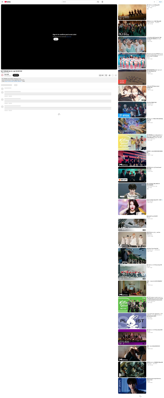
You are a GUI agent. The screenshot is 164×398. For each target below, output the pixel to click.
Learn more (69, 36)
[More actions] (116, 75)
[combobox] (79, 2)
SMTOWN (6, 74)
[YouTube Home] (7, 2)
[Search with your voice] (102, 2)
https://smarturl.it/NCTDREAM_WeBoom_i (13, 81)
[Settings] (154, 2)
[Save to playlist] (112, 75)
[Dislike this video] (106, 75)
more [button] (23, 81)
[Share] (109, 75)
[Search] (98, 2)
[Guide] (2, 2)
